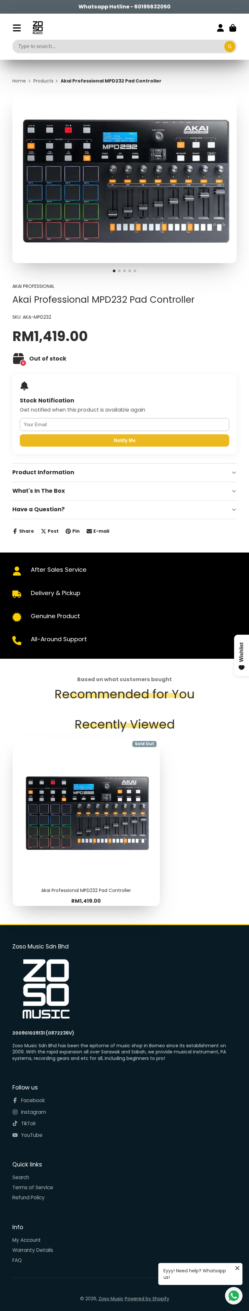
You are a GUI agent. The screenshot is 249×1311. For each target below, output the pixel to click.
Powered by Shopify (147, 1298)
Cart (233, 28)
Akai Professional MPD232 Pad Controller (86, 821)
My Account (26, 1240)
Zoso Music (111, 1298)
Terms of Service (32, 1187)
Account (220, 28)
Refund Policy (28, 1197)
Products (43, 81)
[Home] (37, 27)
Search (20, 1177)
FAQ (17, 1260)
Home (19, 81)
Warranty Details (32, 1250)
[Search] (229, 46)
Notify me (125, 440)
